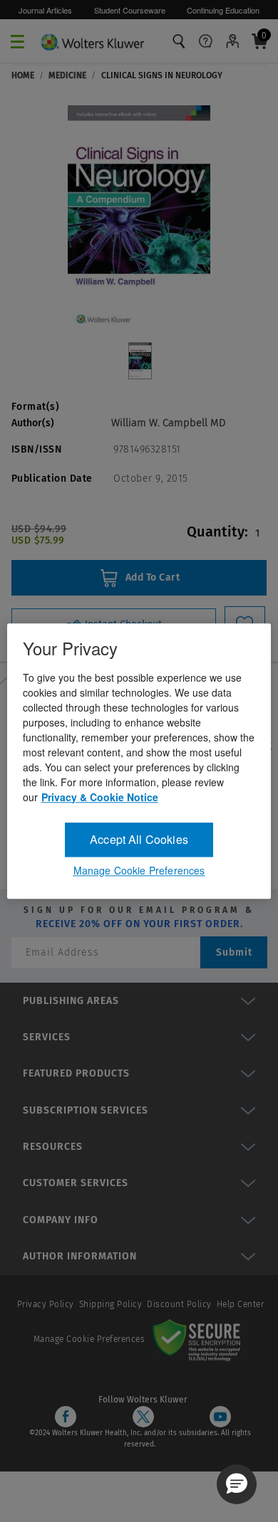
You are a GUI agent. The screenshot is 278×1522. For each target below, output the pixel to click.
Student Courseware (129, 10)
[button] (237, 1484)
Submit (234, 952)
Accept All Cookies (139, 839)
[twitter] (143, 1416)
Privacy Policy (45, 1304)
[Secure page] (199, 1339)
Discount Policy (179, 1304)
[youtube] (220, 1416)
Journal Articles (45, 10)
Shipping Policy (111, 1304)
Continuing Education (223, 10)
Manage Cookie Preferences (89, 1339)
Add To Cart (151, 577)
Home (22, 75)
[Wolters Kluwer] (92, 39)
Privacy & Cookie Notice (99, 797)
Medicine (67, 75)
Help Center (240, 1304)
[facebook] (65, 1416)
